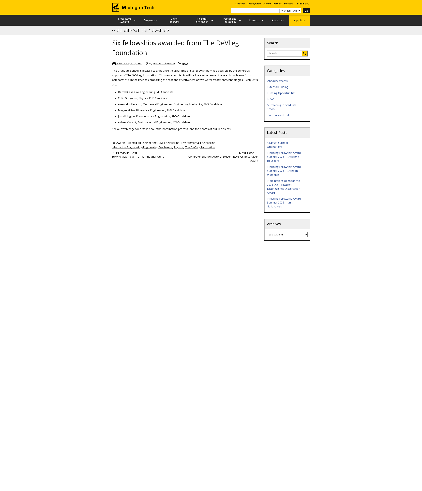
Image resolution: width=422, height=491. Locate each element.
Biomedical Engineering (142, 142)
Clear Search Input (277, 10)
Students (240, 3)
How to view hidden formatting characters (138, 156)
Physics (178, 147)
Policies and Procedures (229, 20)
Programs (149, 20)
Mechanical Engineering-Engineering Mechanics (142, 147)
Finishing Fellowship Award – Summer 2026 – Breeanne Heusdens (285, 157)
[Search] (304, 53)
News (185, 63)
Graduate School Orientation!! (277, 145)
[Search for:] (284, 53)
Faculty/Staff (254, 3)
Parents (277, 3)
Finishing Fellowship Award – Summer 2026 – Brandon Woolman (285, 171)
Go (306, 10)
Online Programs (174, 20)
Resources (254, 20)
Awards (120, 142)
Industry (288, 3)
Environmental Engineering (198, 142)
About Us (276, 20)
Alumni (267, 3)
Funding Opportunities (281, 93)
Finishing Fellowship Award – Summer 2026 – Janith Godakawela (285, 202)
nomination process (175, 129)
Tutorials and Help (278, 115)
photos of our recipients (215, 129)
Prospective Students (124, 20)
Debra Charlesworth (164, 63)
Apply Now (299, 20)
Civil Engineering (169, 142)
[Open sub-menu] (308, 3)
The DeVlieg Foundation (200, 147)
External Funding (277, 87)
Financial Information (202, 20)
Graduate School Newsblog (140, 30)
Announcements (277, 81)
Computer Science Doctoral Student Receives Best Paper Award (223, 158)
